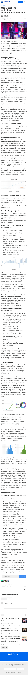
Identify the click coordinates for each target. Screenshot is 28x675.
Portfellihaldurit (11, 389)
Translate (3, 5)
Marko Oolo (6, 15)
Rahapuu (11, 118)
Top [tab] (2, 615)
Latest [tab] (6, 615)
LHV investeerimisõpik (21, 111)
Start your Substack (10, 669)
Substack (8, 672)
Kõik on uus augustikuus (6, 622)
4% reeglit (23, 162)
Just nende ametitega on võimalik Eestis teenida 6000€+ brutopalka (10, 637)
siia (18, 120)
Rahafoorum (18, 116)
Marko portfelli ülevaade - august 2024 (10, 619)
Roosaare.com (5, 118)
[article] (14, 622)
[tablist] (6, 599)
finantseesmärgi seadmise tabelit (17, 152)
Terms (10, 665)
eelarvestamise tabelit (7, 222)
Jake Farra (9, 642)
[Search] (25, 615)
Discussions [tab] (11, 615)
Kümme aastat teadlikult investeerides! (9, 630)
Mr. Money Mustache (20, 115)
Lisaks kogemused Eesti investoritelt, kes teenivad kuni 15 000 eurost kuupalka (10, 640)
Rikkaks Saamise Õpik (19, 113)
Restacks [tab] (10, 598)
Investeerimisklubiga (8, 328)
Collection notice (15, 665)
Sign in (25, 1)
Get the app (20, 669)
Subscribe (20, 1)
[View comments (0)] (7, 19)
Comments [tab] (4, 598)
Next (24, 589)
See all (3, 647)
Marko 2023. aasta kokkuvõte (9, 628)
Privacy (23, 664)
